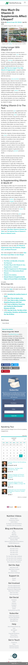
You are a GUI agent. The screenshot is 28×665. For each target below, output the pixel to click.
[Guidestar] (11, 656)
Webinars (14, 534)
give (20, 214)
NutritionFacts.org (15, 3)
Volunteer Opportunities (14, 585)
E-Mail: (14, 409)
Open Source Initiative (14, 591)
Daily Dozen (14, 571)
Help (14, 628)
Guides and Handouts (14, 538)
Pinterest (6, 371)
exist (15, 115)
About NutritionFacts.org (14, 626)
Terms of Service (14, 637)
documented (15, 79)
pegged (12, 201)
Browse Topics (14, 518)
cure (17, 54)
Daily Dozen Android (14, 569)
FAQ (14, 631)
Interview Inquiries (14, 647)
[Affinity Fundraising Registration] (14, 656)
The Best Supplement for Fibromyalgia (15, 269)
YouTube (6, 368)
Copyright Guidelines (14, 633)
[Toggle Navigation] (25, 2)
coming (10, 60)
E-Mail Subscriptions (14, 616)
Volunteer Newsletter (14, 617)
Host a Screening (14, 594)
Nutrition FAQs (14, 539)
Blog (14, 531)
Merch (14, 580)
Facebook (7, 365)
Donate (14, 578)
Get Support (14, 630)
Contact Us (14, 642)
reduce (16, 90)
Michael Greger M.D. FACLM (14, 22)
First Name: (14, 403)
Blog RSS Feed (14, 621)
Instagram (16, 368)
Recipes (14, 533)
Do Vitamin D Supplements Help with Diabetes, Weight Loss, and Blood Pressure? (13, 247)
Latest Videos (14, 522)
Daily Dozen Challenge (14, 572)
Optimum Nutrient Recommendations (14, 541)
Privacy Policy (14, 635)
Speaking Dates (14, 536)
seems (12, 199)
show (5, 135)
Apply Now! (19, 662)
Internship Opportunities (14, 587)
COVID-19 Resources (14, 543)
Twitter (16, 365)
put (15, 111)
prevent (16, 151)
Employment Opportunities (14, 589)
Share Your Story (14, 592)
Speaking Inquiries (14, 646)
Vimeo (14, 608)
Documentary (14, 525)
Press (14, 644)
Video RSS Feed (14, 619)
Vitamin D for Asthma (10, 275)
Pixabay (10, 43)
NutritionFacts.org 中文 (14, 610)
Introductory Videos (14, 520)
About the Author (7, 329)
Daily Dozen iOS (14, 567)
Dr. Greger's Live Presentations (14, 523)
